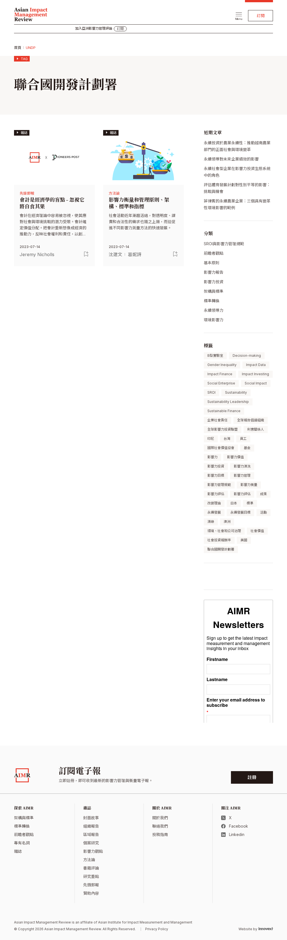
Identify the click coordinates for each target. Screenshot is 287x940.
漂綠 (210, 521)
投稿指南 (160, 834)
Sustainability (236, 392)
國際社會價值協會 (220, 448)
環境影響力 (213, 319)
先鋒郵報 (27, 193)
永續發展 (214, 512)
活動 (263, 512)
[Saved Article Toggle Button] (86, 254)
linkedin (236, 834)
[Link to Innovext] (265, 928)
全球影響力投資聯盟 (222, 429)
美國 (243, 540)
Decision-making (247, 355)
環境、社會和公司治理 (224, 531)
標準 (250, 503)
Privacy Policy (156, 929)
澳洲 (227, 521)
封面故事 (91, 817)
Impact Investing (255, 374)
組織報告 (91, 826)
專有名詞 (22, 842)
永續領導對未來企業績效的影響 (231, 159)
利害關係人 (255, 429)
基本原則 (211, 262)
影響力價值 (235, 457)
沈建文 (115, 254)
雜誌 (18, 851)
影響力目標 (215, 475)
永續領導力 (213, 310)
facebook (238, 826)
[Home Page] (31, 13)
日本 (233, 503)
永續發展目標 (240, 512)
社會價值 (257, 531)
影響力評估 (215, 494)
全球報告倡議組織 (250, 420)
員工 (243, 438)
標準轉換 (211, 300)
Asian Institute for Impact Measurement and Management (145, 922)
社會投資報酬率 (219, 540)
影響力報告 (213, 272)
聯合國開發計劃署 (220, 549)
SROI (211, 392)
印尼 (210, 438)
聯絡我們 (160, 826)
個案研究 (91, 842)
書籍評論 (91, 868)
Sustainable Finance (223, 411)
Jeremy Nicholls (37, 254)
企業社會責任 (217, 420)
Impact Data (256, 365)
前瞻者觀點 (213, 253)
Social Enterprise (221, 383)
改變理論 (214, 503)
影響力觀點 (93, 851)
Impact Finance (219, 374)
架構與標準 (213, 291)
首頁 (17, 47)
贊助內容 (91, 893)
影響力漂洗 (242, 466)
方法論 (114, 193)
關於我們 (160, 817)
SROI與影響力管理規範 (224, 243)
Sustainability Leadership (228, 402)
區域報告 (91, 834)
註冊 (251, 777)
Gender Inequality (222, 365)
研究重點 (91, 876)
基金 (247, 448)
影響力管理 (242, 475)
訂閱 (261, 15)
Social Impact (256, 383)
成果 (263, 494)
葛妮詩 (134, 254)
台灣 (227, 438)
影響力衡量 (248, 485)
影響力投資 (213, 281)
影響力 (212, 457)
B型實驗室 (215, 355)
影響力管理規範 (219, 485)
